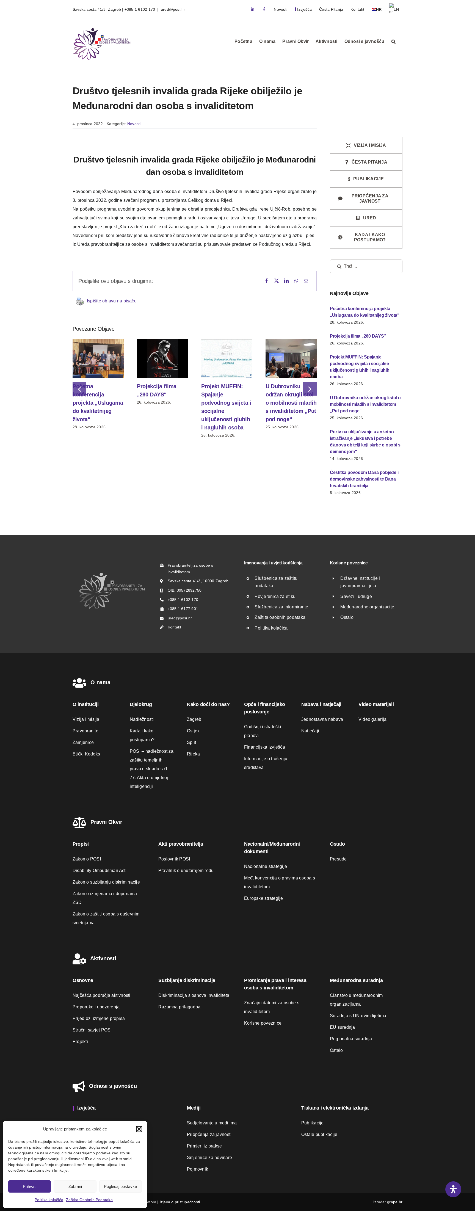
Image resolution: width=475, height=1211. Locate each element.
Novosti (134, 124)
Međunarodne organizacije (367, 607)
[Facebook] (267, 281)
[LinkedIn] (286, 281)
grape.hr (394, 1202)
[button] (139, 1129)
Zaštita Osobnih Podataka (89, 1200)
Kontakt (174, 627)
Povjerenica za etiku (275, 596)
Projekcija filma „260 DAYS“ (358, 336)
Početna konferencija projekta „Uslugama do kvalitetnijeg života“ (98, 402)
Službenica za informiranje (281, 607)
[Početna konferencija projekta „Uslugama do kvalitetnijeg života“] (98, 341)
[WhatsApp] (296, 281)
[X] (276, 281)
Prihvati (29, 1186)
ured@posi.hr (172, 9)
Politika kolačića (49, 1200)
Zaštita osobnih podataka (280, 617)
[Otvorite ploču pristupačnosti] (453, 1189)
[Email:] (306, 281)
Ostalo (346, 617)
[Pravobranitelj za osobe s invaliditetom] (111, 574)
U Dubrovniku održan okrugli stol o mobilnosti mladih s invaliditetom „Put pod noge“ (291, 402)
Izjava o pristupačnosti (180, 1202)
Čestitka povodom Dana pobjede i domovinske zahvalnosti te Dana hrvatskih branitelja (364, 479)
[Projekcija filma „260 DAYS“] (162, 341)
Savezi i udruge (356, 596)
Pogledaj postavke (120, 1186)
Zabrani (75, 1186)
